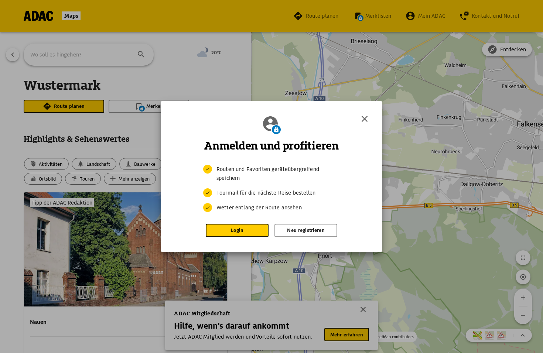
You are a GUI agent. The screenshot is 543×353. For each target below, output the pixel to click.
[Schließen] (364, 119)
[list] (271, 188)
